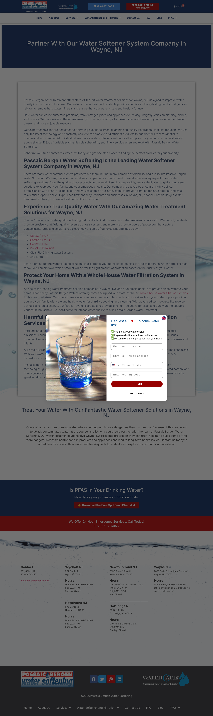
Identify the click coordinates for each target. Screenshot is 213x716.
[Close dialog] (164, 318)
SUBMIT (137, 384)
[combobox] (115, 365)
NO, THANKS (137, 393)
